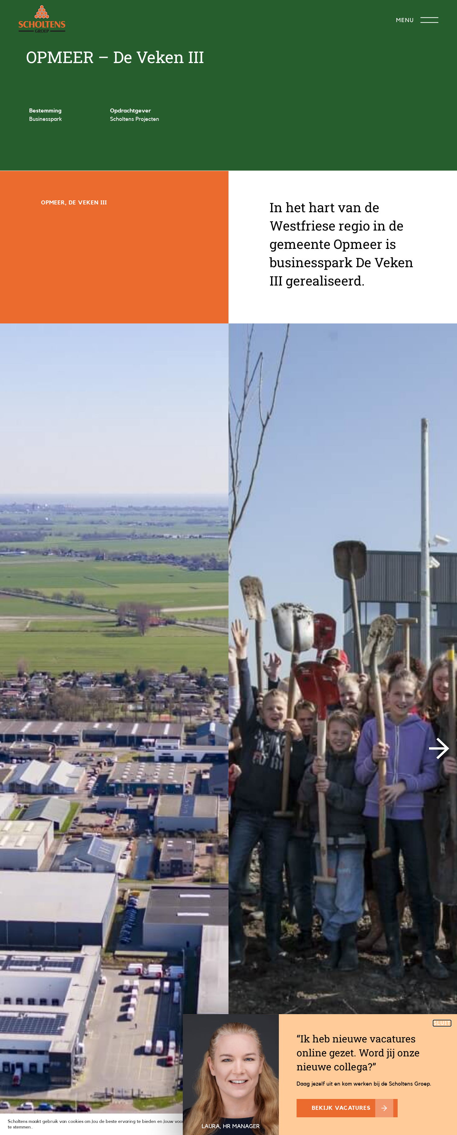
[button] (442, 1023)
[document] (228, 567)
